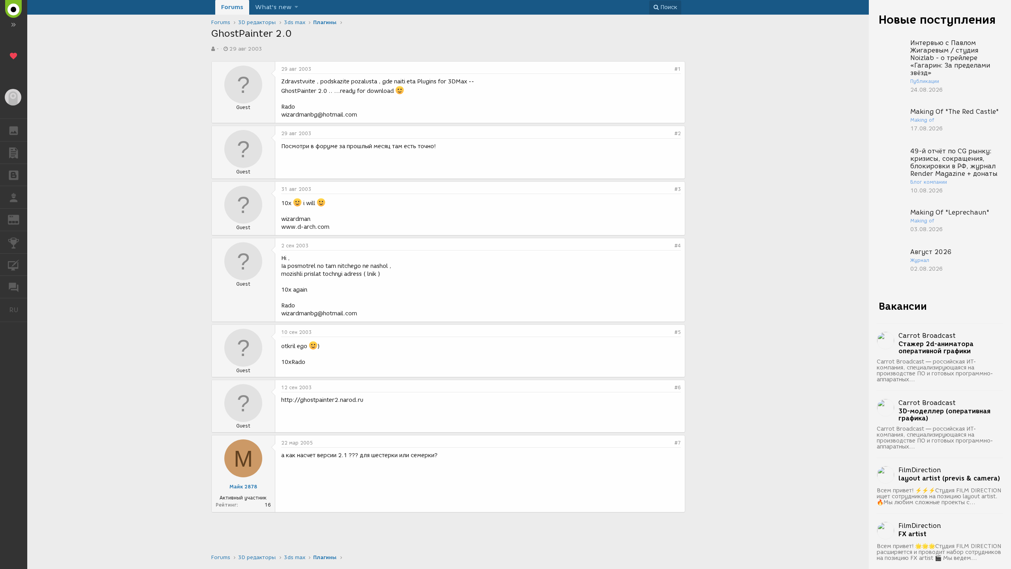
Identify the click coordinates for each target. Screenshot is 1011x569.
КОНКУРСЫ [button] (13, 242)
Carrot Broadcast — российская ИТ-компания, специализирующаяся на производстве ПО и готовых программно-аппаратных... (935, 370)
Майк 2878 (243, 487)
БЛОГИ (13, 175)
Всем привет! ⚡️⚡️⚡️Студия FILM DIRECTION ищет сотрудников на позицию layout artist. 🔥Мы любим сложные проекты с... (939, 496)
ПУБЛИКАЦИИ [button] (13, 152)
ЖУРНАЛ (18, 219)
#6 (678, 387)
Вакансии (903, 306)
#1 (678, 69)
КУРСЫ (13, 265)
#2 (678, 133)
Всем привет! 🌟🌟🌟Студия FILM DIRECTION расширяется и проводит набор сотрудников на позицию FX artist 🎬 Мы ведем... (939, 552)
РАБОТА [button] (13, 197)
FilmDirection (919, 470)
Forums (232, 7)
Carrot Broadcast (927, 335)
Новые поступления (937, 19)
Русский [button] (18, 310)
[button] (296, 7)
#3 (678, 189)
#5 (678, 332)
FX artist (912, 534)
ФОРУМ (13, 287)
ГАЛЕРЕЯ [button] (13, 130)
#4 (678, 246)
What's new (273, 7)
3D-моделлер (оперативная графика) (944, 415)
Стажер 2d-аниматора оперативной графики (935, 348)
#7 (678, 443)
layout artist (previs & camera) (949, 478)
